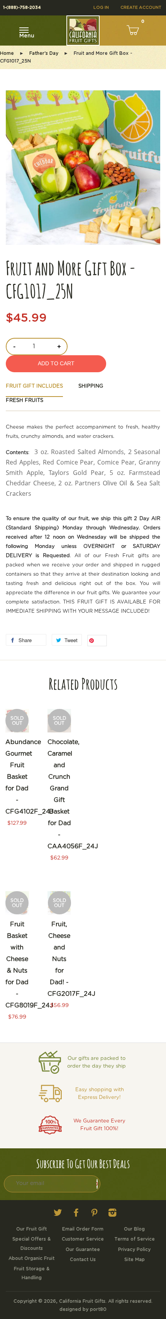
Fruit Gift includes (34, 386)
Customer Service (83, 1239)
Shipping (90, 386)
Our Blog (134, 1229)
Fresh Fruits (24, 400)
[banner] (83, 560)
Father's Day (43, 53)
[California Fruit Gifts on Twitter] (58, 1214)
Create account (140, 7)
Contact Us (83, 1259)
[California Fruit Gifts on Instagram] (112, 1214)
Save (100, 641)
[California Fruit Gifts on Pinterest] (94, 1214)
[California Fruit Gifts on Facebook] (76, 1214)
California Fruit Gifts (82, 1301)
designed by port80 (83, 1309)
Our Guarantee (83, 1249)
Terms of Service (134, 1239)
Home (7, 53)
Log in (101, 7)
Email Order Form (82, 1229)
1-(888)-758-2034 (22, 7)
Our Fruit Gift (31, 1229)
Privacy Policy (134, 1249)
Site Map (134, 1259)
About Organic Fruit (31, 1258)
